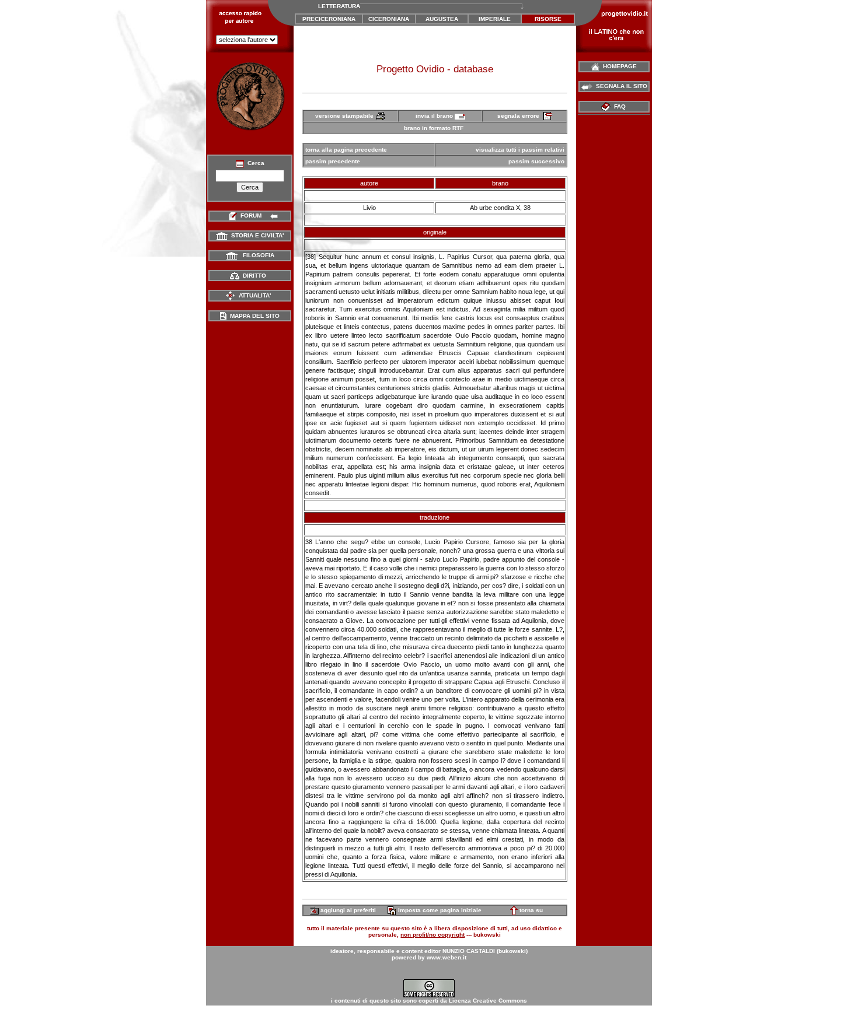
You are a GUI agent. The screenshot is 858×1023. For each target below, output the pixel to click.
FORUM (251, 215)
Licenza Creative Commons (488, 1000)
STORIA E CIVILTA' (256, 235)
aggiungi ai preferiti (347, 910)
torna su (530, 910)
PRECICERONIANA (328, 19)
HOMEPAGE (618, 66)
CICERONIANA (388, 19)
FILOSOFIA (256, 255)
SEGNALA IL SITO (619, 86)
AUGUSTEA (441, 19)
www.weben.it (446, 957)
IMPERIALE (495, 19)
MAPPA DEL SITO (253, 316)
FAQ (619, 106)
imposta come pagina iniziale (439, 910)
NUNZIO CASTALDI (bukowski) (485, 951)
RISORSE (548, 19)
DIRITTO (252, 275)
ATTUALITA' (253, 295)
